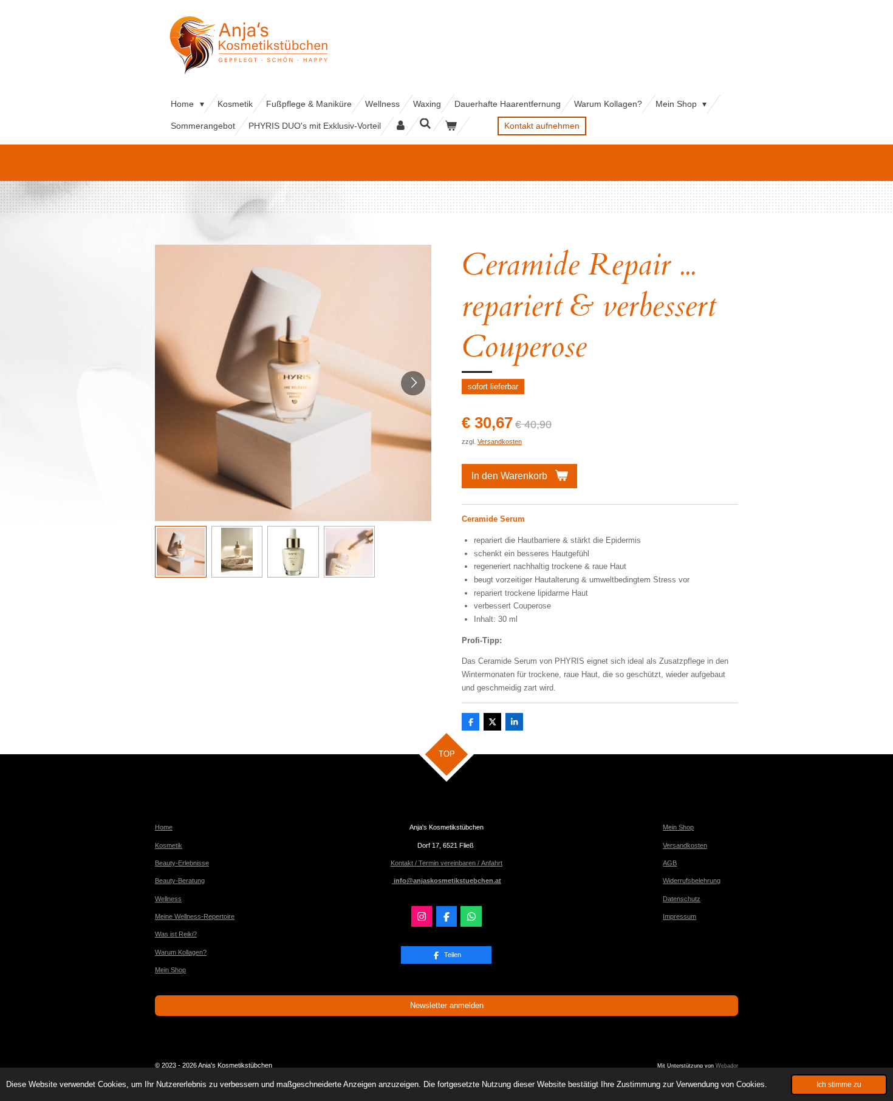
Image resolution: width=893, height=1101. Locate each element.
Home (164, 827)
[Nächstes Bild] (413, 383)
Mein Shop (170, 969)
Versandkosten (499, 441)
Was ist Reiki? (176, 934)
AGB (670, 863)
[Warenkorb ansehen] (451, 126)
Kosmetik (168, 845)
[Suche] (426, 124)
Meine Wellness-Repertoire (194, 916)
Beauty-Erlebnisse (182, 863)
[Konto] (400, 126)
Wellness (168, 898)
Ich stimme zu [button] (838, 1084)
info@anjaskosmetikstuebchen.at (446, 880)
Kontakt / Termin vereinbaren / (436, 863)
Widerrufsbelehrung (691, 880)
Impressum (679, 916)
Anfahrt (491, 863)
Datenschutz (681, 898)
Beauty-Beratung (180, 880)
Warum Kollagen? (181, 952)
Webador (727, 1066)
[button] (181, 552)
